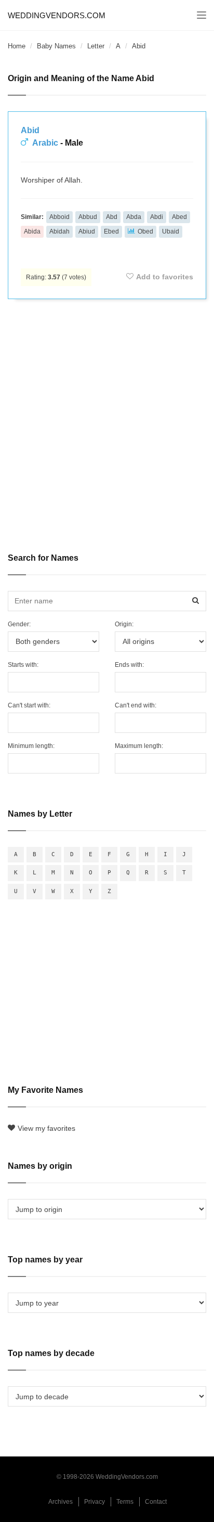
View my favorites (46, 1128)
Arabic (45, 142)
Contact (156, 1501)
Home (16, 46)
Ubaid (170, 231)
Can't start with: (29, 705)
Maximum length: (139, 746)
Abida (32, 231)
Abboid (59, 217)
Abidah (59, 231)
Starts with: (23, 664)
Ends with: (129, 664)
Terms (124, 1501)
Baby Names (56, 46)
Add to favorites (164, 277)
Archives (60, 1501)
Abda (133, 217)
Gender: (19, 624)
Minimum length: (31, 746)
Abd (111, 217)
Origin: (124, 624)
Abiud (86, 231)
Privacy (94, 1501)
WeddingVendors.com (56, 15)
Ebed (111, 231)
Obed (145, 231)
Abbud (87, 217)
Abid (30, 130)
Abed (179, 217)
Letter (95, 46)
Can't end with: (135, 705)
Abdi (156, 217)
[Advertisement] (107, 419)
